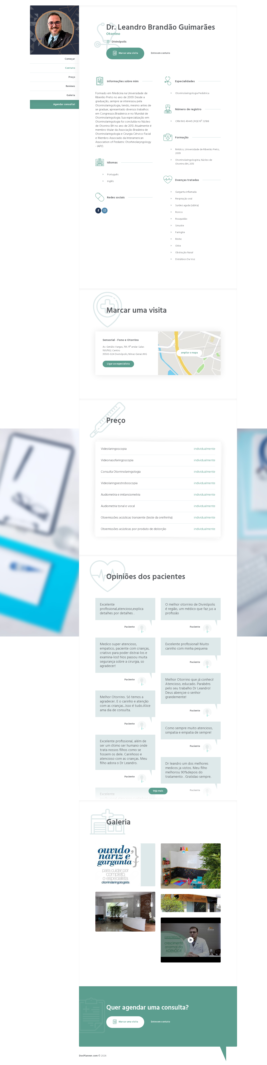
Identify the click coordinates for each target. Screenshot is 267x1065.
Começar (70, 59)
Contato (70, 68)
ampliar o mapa (189, 353)
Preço (71, 77)
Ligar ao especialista (118, 364)
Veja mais (158, 791)
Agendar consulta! (64, 104)
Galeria (70, 95)
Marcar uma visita (128, 53)
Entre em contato (160, 53)
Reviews (70, 86)
